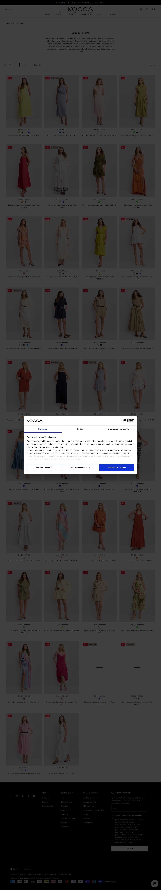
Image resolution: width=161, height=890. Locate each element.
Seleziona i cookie (79, 467)
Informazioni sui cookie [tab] (118, 429)
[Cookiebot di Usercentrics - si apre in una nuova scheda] (123, 421)
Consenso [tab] (42, 429)
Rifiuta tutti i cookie (44, 467)
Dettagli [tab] (80, 429)
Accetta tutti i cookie (117, 467)
